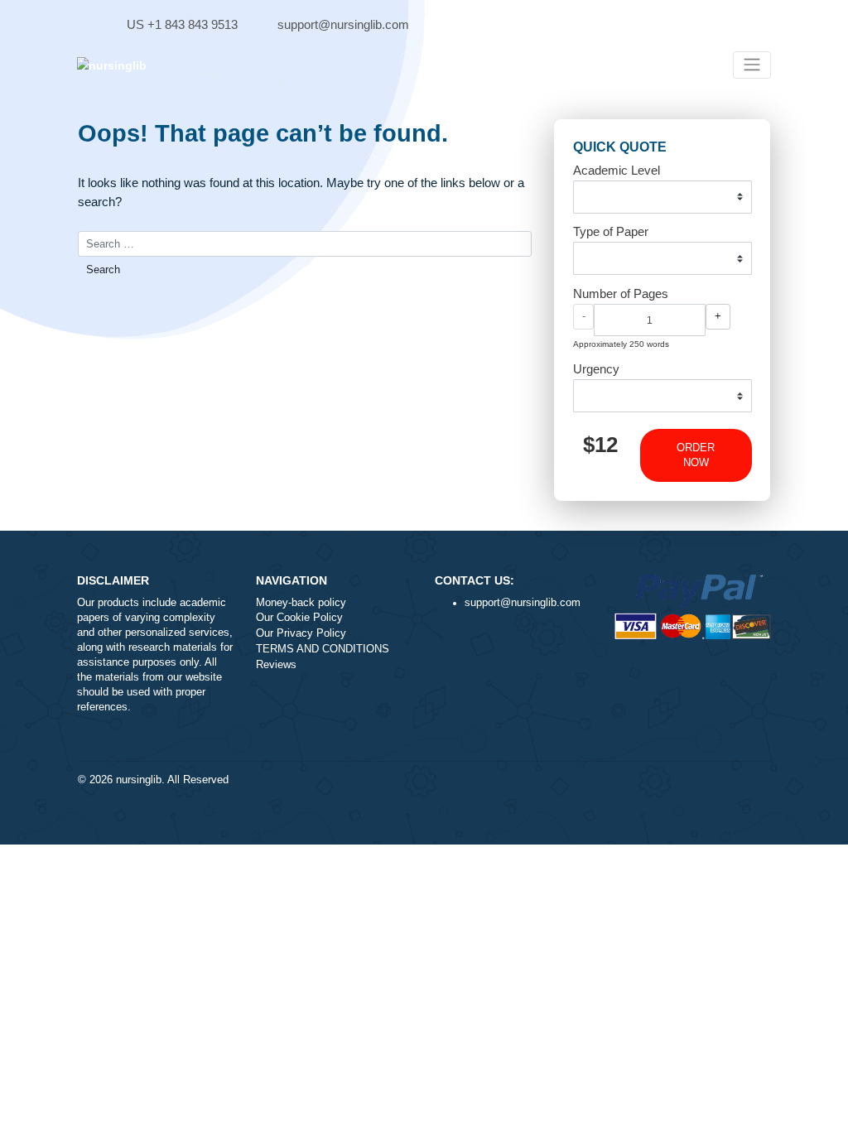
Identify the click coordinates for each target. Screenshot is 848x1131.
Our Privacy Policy (301, 633)
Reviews (276, 665)
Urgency (596, 369)
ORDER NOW (696, 455)
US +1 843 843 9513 (182, 24)
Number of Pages (620, 293)
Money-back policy (301, 603)
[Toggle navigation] (752, 65)
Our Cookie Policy (299, 617)
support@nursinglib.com (343, 24)
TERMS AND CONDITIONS (322, 649)
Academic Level (616, 170)
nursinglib (138, 780)
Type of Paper (610, 231)
